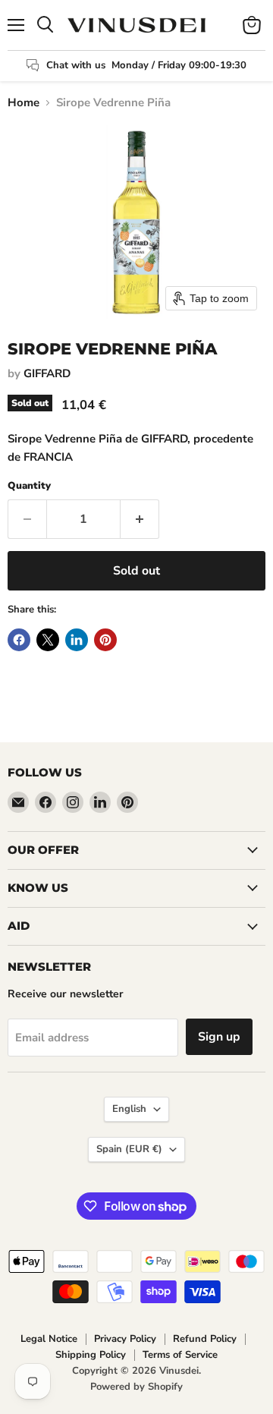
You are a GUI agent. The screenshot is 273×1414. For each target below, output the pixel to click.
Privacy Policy (125, 1339)
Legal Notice (48, 1339)
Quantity (29, 486)
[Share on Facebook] (19, 639)
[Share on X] (47, 639)
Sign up (219, 1036)
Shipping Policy (90, 1355)
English (129, 1109)
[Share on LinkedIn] (76, 639)
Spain (129, 1149)
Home (23, 102)
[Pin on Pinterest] (105, 639)
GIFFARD (47, 373)
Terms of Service (180, 1355)
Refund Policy (205, 1339)
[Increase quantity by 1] (140, 519)
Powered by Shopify (136, 1387)
